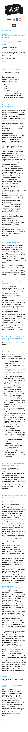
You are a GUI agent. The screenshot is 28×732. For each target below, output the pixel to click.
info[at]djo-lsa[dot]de (12, 62)
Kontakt (9, 19)
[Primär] (14, 25)
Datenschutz (9, 724)
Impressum (19, 724)
